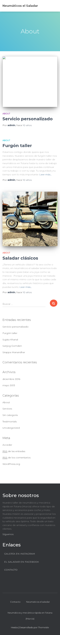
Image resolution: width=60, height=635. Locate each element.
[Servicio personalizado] (30, 81)
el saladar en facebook (21, 561)
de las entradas (13, 451)
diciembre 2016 (11, 379)
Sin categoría (10, 415)
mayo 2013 (8, 385)
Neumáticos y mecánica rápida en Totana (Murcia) (30, 615)
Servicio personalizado (27, 118)
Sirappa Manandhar (13, 352)
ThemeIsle (43, 627)
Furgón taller (17, 145)
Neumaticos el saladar (38, 601)
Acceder (7, 444)
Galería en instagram (19, 553)
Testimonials (9, 421)
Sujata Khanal (10, 339)
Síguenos (8, 534)
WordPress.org (11, 463)
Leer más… (45, 174)
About (6, 113)
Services (7, 408)
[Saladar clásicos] (30, 219)
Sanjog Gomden (12, 345)
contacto (11, 569)
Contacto (15, 601)
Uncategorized (11, 427)
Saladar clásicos (20, 258)
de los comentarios (16, 457)
